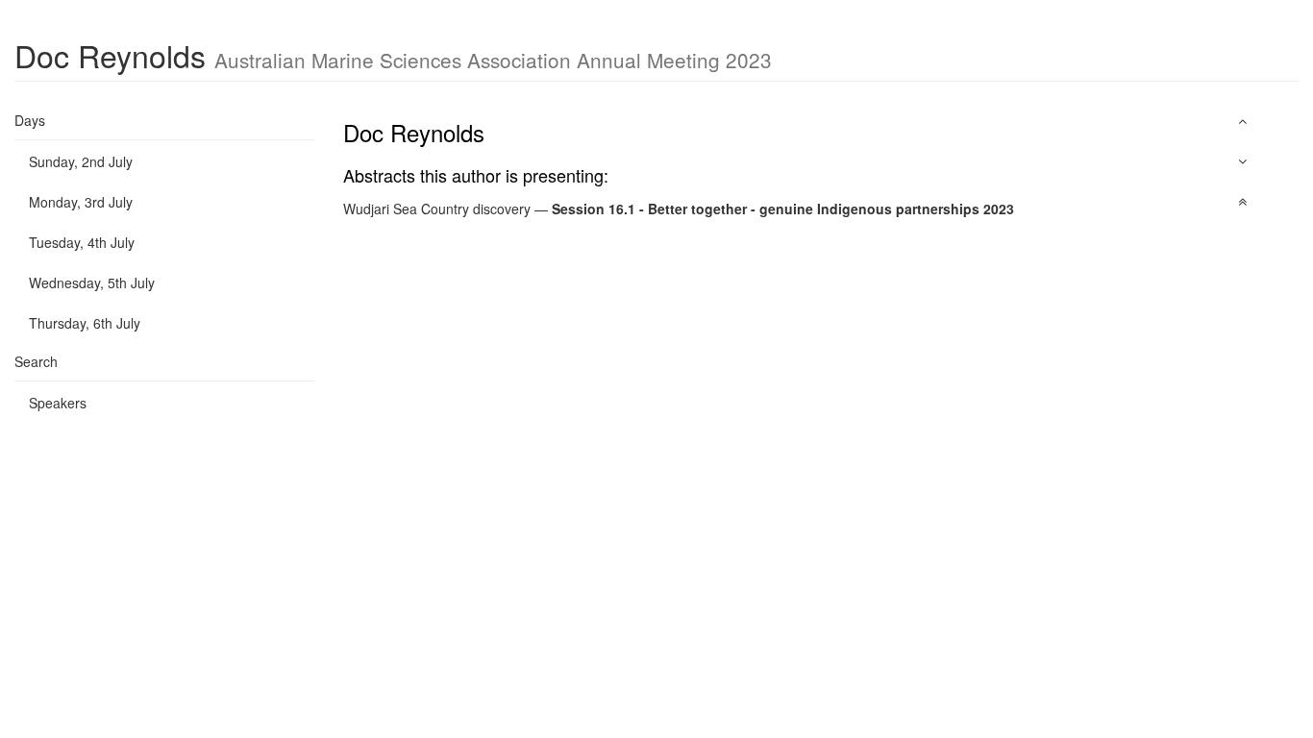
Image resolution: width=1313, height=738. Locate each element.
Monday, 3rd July (81, 201)
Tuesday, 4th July (82, 242)
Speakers (58, 402)
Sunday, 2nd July (81, 161)
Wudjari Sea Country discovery (437, 208)
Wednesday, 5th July (92, 282)
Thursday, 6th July (84, 322)
